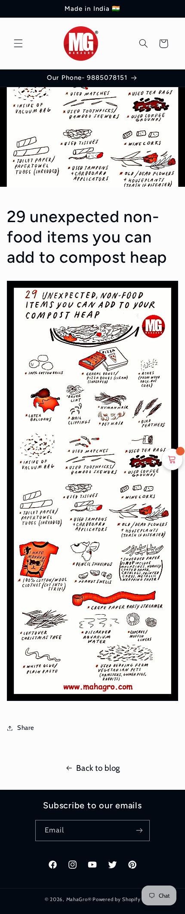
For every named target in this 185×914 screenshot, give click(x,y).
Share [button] (25, 728)
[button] (18, 43)
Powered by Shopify (116, 899)
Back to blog (98, 768)
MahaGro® (79, 899)
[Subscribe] (139, 830)
